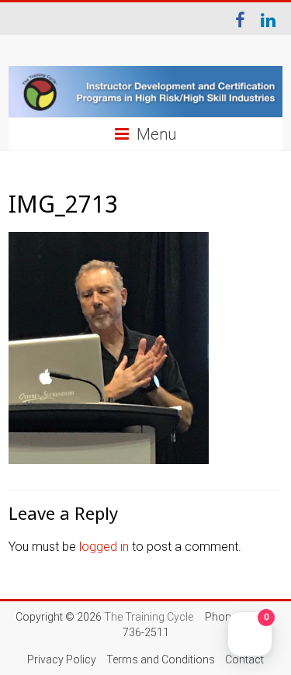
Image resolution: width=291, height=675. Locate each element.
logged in (104, 546)
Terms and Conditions (160, 659)
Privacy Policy (61, 659)
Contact (244, 659)
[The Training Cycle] (145, 92)
